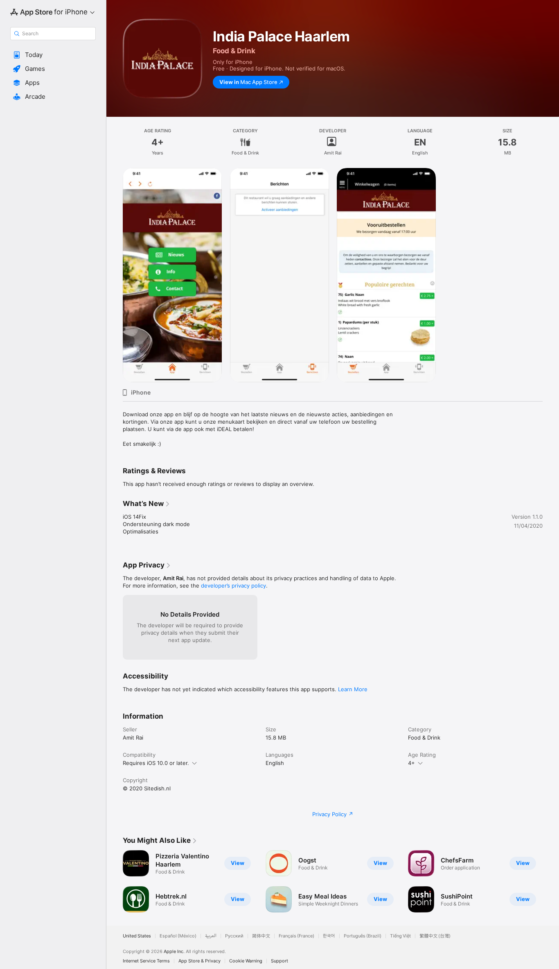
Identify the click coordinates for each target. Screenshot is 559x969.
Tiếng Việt (400, 936)
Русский (234, 936)
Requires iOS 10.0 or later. (156, 763)
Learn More (352, 689)
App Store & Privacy (199, 961)
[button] (53, 55)
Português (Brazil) (362, 936)
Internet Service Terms (146, 961)
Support (279, 961)
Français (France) (296, 936)
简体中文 (261, 936)
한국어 (329, 936)
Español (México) (178, 936)
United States (137, 936)
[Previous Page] (114, 881)
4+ (411, 763)
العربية (210, 936)
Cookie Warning (245, 961)
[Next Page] (551, 881)
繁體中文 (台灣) (435, 936)
